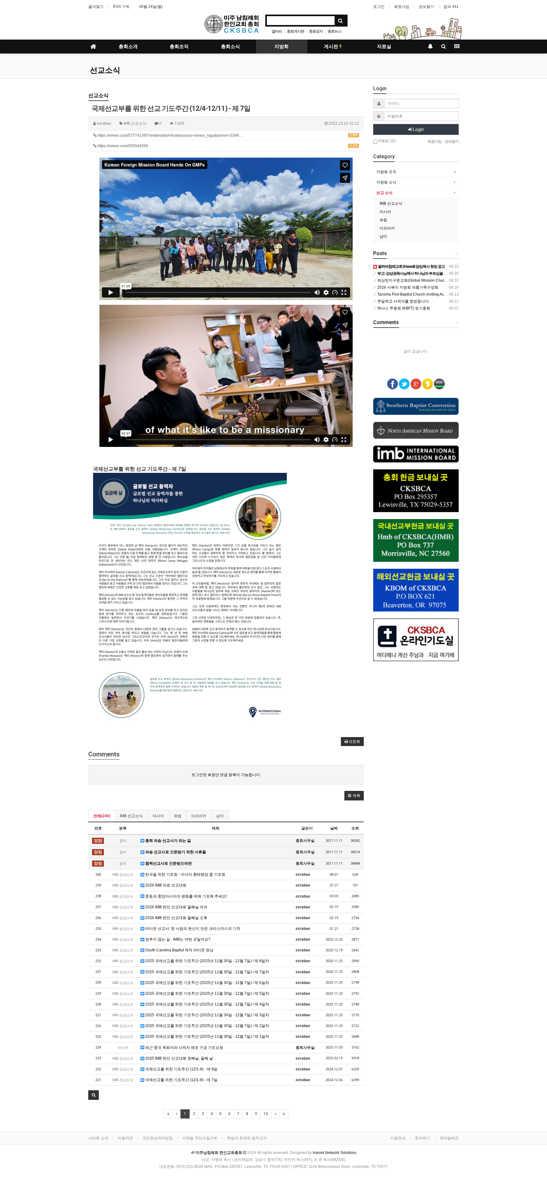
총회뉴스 (335, 31)
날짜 (334, 828)
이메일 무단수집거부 (199, 1138)
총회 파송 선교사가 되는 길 (167, 840)
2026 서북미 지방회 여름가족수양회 (407, 287)
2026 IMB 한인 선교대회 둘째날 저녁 (175, 907)
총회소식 (230, 46)
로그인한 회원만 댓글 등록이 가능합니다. (226, 775)
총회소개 (128, 46)
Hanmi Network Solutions (334, 1152)
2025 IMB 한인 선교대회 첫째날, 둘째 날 (178, 1058)
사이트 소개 (98, 1138)
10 (266, 1114)
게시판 (331, 46)
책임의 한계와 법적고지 (247, 1138)
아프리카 (198, 816)
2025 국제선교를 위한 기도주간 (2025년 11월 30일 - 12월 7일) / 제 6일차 (206, 983)
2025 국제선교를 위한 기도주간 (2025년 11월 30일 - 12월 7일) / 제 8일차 (206, 961)
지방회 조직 (386, 172)
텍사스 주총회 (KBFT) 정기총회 (403, 308)
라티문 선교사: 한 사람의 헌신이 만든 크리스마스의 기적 (192, 928)
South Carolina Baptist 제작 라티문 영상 (178, 950)
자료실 (384, 46)
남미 (220, 816)
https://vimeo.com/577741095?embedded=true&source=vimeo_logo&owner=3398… (227, 135)
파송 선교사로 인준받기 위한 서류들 (175, 852)
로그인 (379, 6)
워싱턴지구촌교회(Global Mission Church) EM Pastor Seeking (429, 280)
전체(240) (101, 816)
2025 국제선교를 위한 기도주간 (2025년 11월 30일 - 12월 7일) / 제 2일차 (206, 1026)
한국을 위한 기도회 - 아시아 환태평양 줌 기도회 (184, 874)
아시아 (158, 816)
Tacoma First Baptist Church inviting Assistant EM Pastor (425, 294)
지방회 (281, 46)
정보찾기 (426, 6)
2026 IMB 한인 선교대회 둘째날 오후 (175, 918)
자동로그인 (386, 141)
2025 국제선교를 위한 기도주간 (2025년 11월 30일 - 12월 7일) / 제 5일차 (206, 993)
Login (418, 129)
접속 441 (451, 6)
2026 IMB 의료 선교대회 (165, 885)
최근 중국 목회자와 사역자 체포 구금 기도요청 (183, 1047)
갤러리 (277, 31)
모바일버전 (449, 1138)
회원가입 (401, 6)
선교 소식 (384, 193)
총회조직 (179, 46)
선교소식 (105, 70)
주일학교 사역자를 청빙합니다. (403, 301)
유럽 (177, 816)
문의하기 (422, 1138)
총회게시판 (295, 31)
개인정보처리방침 (157, 1138)
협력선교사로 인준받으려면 (168, 863)
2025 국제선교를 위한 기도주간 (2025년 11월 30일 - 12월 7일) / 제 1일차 (206, 1036)
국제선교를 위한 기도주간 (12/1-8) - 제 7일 (180, 1080)
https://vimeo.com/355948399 (227, 146)
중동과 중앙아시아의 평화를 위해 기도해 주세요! (185, 896)
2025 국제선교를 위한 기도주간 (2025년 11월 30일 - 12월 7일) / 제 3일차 (206, 1015)
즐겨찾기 (96, 6)
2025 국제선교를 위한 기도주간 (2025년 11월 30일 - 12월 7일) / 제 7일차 (206, 972)
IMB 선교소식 (131, 816)
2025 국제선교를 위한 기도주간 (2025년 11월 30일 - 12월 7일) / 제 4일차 (206, 1004)
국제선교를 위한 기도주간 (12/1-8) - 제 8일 (180, 1069)
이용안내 (398, 1138)
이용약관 (125, 1138)
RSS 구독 (121, 6)
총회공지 (316, 31)
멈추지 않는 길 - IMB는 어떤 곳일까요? (177, 939)
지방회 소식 (386, 182)
